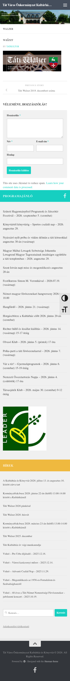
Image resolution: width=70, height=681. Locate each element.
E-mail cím (42, 141)
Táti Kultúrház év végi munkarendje (22, 545)
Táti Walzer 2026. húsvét (16, 514)
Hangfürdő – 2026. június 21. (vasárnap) (26, 307)
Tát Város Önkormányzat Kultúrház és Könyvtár (28, 4)
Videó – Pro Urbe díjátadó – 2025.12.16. (24, 553)
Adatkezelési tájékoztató (16, 626)
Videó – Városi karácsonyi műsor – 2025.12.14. (28, 562)
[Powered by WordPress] (24, 661)
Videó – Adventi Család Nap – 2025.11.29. (26, 571)
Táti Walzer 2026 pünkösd (17, 506)
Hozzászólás (14, 115)
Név (9, 141)
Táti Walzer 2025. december (17, 536)
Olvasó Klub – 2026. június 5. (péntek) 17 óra (29, 342)
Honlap (10, 154)
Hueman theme (51, 661)
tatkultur (12, 46)
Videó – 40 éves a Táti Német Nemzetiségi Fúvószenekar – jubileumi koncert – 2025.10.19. (34, 594)
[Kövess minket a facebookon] (64, 195)
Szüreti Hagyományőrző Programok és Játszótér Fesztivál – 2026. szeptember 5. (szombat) (30, 213)
